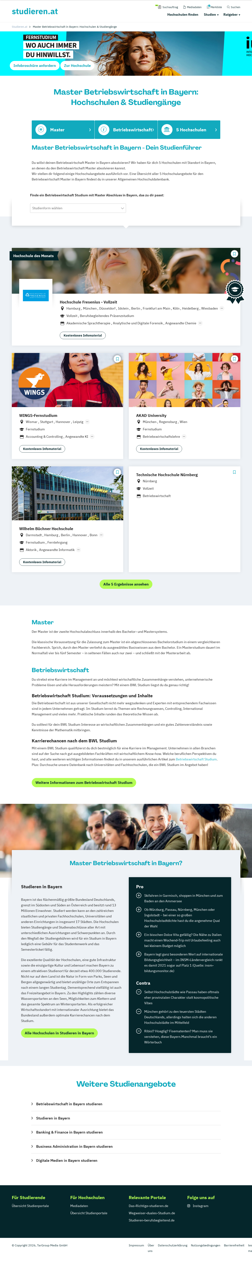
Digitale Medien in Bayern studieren (66, 1160)
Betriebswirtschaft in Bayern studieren (69, 1103)
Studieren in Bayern (53, 1118)
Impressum (136, 1245)
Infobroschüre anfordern (34, 65)
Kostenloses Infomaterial (83, 335)
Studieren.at (19, 26)
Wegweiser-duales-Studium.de (152, 1213)
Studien (210, 14)
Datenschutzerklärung (172, 1245)
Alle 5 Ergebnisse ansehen (126, 584)
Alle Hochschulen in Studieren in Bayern (59, 1032)
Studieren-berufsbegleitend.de (152, 1220)
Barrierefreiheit (234, 1245)
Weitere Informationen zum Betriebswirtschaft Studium (83, 782)
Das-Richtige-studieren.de (148, 1206)
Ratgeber (230, 14)
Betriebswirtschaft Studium (196, 759)
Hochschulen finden (182, 14)
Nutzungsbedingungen (205, 1245)
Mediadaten (79, 1206)
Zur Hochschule (77, 65)
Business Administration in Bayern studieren (74, 1146)
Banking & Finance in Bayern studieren (69, 1132)
